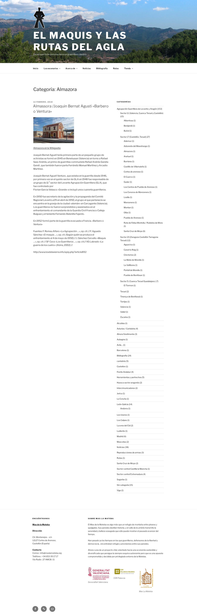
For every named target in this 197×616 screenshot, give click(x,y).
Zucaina (124, 317)
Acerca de (70, 68)
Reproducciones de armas (129, 452)
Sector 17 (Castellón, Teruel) (133, 137)
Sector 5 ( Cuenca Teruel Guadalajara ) (138, 281)
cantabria (121, 361)
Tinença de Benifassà (130, 296)
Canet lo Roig (130, 250)
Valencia (124, 307)
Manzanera (129, 202)
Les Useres (122, 415)
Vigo (119, 490)
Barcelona (121, 350)
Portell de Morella (132, 270)
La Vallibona (129, 265)
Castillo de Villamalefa (134, 166)
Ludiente (121, 431)
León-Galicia (122, 404)
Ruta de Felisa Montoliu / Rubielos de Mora (143, 223)
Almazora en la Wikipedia (47, 148)
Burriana (128, 161)
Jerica (119, 393)
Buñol (126, 131)
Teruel (123, 291)
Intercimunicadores (126, 388)
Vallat (122, 312)
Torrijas (123, 301)
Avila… (120, 345)
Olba (126, 212)
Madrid (120, 436)
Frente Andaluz (124, 372)
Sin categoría (123, 485)
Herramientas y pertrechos (129, 377)
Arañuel (127, 156)
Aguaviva (128, 244)
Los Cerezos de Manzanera (136, 192)
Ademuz (128, 141)
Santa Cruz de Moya (133, 231)
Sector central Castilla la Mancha (132, 469)
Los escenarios (51, 68)
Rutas (116, 68)
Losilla (127, 197)
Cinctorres (128, 255)
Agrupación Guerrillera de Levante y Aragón (137, 109)
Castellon (121, 366)
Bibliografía (102, 68)
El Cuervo (128, 177)
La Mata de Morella (132, 260)
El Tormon (128, 285)
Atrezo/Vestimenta (125, 334)
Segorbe (121, 479)
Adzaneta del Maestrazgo (135, 146)
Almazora (128, 151)
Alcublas (121, 323)
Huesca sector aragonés (128, 382)
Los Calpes (122, 420)
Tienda (127, 68)
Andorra (124, 408)
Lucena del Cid (123, 425)
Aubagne (121, 339)
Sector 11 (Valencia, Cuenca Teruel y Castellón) (141, 113)
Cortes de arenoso (132, 171)
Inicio (35, 68)
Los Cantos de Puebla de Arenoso (139, 187)
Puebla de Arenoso (132, 217)
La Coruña (121, 399)
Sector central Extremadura (130, 474)
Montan (127, 207)
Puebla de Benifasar (133, 275)
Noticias (87, 68)
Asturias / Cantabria (126, 328)
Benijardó (128, 125)
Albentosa (128, 120)
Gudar (126, 182)
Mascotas (121, 442)
